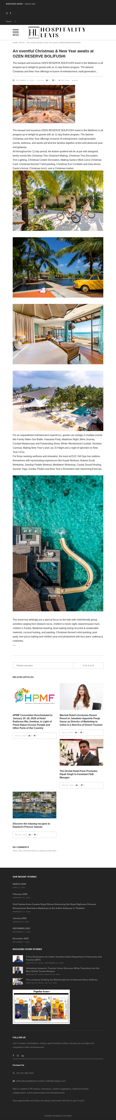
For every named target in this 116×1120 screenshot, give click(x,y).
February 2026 (30, 4)
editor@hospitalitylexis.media (30, 1081)
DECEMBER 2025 (21, 928)
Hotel (22, 42)
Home (15, 42)
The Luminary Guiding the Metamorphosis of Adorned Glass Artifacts (61, 979)
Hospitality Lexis (35, 963)
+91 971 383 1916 (25, 1073)
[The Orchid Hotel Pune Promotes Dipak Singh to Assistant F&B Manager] (81, 752)
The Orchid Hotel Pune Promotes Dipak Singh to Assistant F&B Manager (78, 774)
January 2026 (19, 918)
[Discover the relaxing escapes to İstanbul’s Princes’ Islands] (34, 805)
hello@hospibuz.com (56, 1081)
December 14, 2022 (25, 80)
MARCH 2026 (19, 884)
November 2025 (21, 938)
